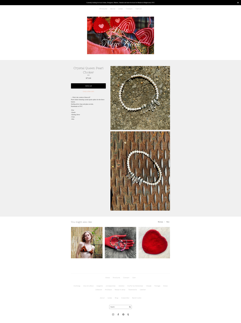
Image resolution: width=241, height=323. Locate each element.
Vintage (157, 286)
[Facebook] (118, 314)
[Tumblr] (128, 314)
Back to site (136, 298)
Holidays (108, 289)
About (112, 9)
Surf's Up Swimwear (135, 286)
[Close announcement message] (237, 2)
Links (120, 9)
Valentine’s (132, 289)
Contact (129, 9)
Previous (160, 222)
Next (167, 222)
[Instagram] (113, 314)
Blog (116, 298)
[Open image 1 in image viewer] (140, 98)
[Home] (120, 35)
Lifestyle (98, 289)
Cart (134, 277)
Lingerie (99, 286)
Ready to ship (120, 289)
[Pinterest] (123, 314)
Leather (143, 289)
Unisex (148, 286)
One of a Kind (88, 286)
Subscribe (125, 298)
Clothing (77, 286)
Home (107, 277)
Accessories (110, 286)
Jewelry (121, 286)
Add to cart (88, 86)
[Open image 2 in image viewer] (140, 171)
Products (103, 9)
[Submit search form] (130, 307)
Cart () (138, 9)
